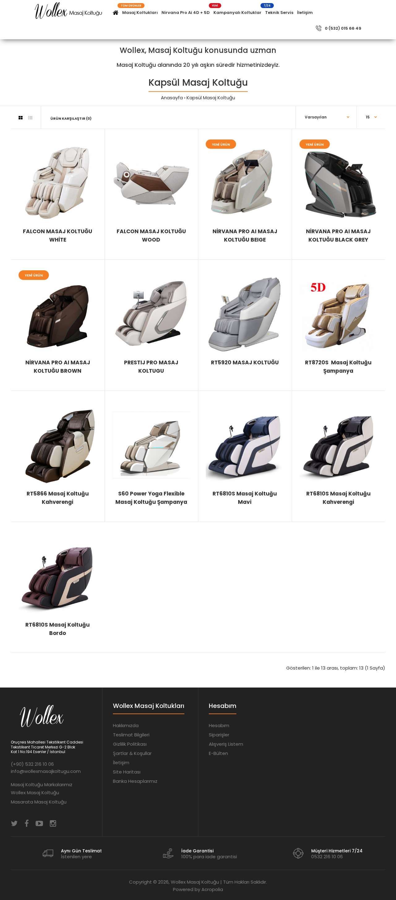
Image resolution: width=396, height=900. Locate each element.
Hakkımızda (126, 725)
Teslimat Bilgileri (131, 734)
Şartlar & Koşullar (132, 753)
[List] (30, 117)
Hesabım (219, 725)
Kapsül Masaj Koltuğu (211, 97)
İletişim (121, 762)
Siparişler (219, 734)
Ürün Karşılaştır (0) (71, 118)
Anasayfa (172, 97)
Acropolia (212, 889)
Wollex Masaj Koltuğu (35, 792)
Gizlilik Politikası (130, 744)
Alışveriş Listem (226, 744)
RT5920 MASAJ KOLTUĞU (245, 362)
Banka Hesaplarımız (135, 781)
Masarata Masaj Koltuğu (39, 802)
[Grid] (21, 117)
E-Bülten (218, 753)
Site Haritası (126, 772)
